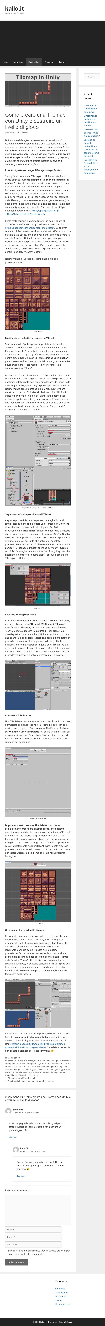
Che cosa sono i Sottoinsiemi (21, 1078)
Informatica (18, 62)
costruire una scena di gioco (47, 1061)
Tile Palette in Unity (40, 1072)
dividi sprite (43, 1069)
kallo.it (14, 8)
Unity (35, 1075)
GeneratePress (65, 1322)
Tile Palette (24, 1072)
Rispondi (13, 1137)
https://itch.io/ (13, 214)
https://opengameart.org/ (45, 210)
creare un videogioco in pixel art (55, 1063)
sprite (7, 1072)
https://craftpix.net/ (34, 214)
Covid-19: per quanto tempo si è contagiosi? (92, 132)
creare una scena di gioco (44, 1066)
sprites (15, 1072)
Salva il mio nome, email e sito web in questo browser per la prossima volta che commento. (39, 1252)
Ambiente (49, 62)
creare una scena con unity (17, 1066)
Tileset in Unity (25, 1075)
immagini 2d (55, 1069)
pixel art (66, 1069)
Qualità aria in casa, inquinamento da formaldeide (31, 1081)
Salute (61, 62)
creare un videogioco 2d (28, 1063)
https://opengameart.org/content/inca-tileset (29, 227)
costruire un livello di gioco (20, 1061)
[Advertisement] (52, 39)
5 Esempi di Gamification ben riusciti (90, 108)
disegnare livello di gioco (25, 1069)
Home (5, 62)
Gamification (34, 62)
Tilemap (53, 1072)
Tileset (14, 1075)
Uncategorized (62, 1304)
